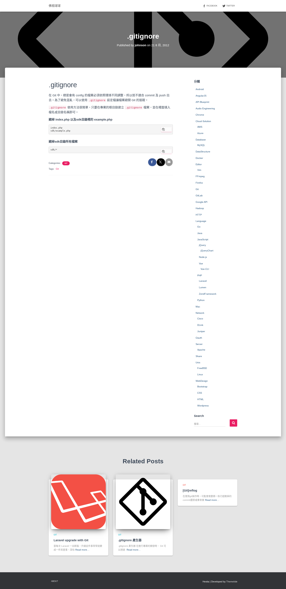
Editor (199, 164)
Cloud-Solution (203, 121)
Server (199, 344)
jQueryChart (207, 250)
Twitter (230, 6)
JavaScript (202, 239)
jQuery (202, 245)
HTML (200, 399)
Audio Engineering (205, 108)
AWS (199, 127)
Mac (198, 306)
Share (199, 356)
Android (200, 89)
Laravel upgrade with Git (71, 540)
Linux (200, 374)
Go (198, 226)
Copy (168, 129)
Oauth (199, 337)
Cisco (200, 318)
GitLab (199, 195)
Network (200, 313)
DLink (200, 325)
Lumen (202, 287)
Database (201, 139)
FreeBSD (202, 368)
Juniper (201, 331)
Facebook (212, 6)
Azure (200, 133)
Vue (201, 263)
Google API (201, 202)
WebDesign (202, 381)
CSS (199, 393)
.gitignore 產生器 (130, 540)
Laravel (203, 281)
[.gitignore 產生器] (143, 501)
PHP (199, 275)
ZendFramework (207, 294)
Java (199, 233)
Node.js (203, 257)
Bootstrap (202, 386)
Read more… (82, 549)
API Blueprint (202, 102)
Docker (199, 158)
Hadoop (200, 208)
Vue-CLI (205, 269)
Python (201, 300)
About (54, 581)
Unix (198, 362)
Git (66, 163)
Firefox (199, 182)
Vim (199, 170)
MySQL (201, 145)
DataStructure (203, 151)
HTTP (199, 214)
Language (201, 221)
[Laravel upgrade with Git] (78, 501)
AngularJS (201, 95)
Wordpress (203, 405)
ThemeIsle (231, 581)
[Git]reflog (190, 490)
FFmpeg (200, 176)
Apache (201, 349)
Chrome (200, 114)
